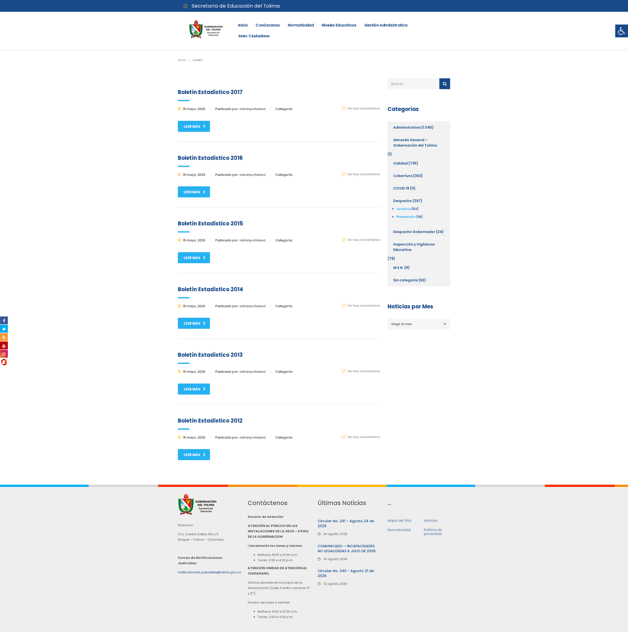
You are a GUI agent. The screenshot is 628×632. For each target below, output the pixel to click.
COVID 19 (401, 188)
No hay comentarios (364, 108)
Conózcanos (268, 25)
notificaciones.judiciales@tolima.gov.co (209, 572)
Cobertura (402, 175)
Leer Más (192, 126)
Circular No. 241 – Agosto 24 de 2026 (346, 523)
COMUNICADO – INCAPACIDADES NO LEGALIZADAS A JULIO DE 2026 (347, 548)
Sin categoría (405, 280)
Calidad (400, 163)
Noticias (430, 520)
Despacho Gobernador (414, 231)
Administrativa (406, 127)
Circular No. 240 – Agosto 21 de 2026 (346, 573)
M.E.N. (398, 267)
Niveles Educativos (339, 25)
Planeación (406, 216)
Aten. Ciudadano (254, 36)
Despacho (402, 200)
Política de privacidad (433, 532)
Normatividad (301, 25)
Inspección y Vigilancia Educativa (414, 247)
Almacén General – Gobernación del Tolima (415, 142)
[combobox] (419, 324)
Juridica (403, 208)
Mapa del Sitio (399, 520)
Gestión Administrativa (385, 25)
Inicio (243, 25)
